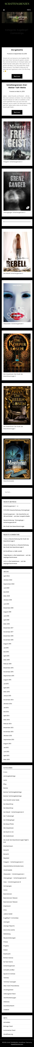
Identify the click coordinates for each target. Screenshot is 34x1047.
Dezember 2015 (8, 668)
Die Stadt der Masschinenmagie (13, 526)
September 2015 (8, 676)
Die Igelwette (17, 50)
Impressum (7, 906)
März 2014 (6, 720)
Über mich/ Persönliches (11, 986)
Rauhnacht (7, 954)
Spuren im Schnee (9, 974)
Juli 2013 (6, 747)
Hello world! (18, 551)
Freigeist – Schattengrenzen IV (13, 862)
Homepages (7, 886)
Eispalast (6, 858)
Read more (17, 76)
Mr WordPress (7, 551)
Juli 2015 (6, 684)
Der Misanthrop (8, 804)
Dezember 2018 (8, 608)
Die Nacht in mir (8, 832)
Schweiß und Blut (8, 970)
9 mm (5, 772)
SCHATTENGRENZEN (17, 3)
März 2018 (6, 624)
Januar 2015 (7, 696)
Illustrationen (7, 894)
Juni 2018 (6, 616)
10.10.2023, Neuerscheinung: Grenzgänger (16, 510)
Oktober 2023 (7, 580)
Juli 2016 (6, 648)
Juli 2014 (6, 708)
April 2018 (6, 620)
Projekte (6, 946)
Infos (5, 910)
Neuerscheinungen (9, 938)
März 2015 (6, 692)
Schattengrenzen (9, 966)
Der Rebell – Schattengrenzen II (13, 812)
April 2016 (6, 656)
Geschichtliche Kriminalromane (13, 866)
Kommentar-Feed (9, 1030)
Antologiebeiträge (9, 776)
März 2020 (6, 596)
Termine (6, 978)
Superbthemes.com (17, 1044)
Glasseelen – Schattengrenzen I (13, 874)
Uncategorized (8, 990)
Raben (5, 950)
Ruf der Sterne (8, 962)
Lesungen (6, 922)
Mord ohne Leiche (9, 930)
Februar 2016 (7, 664)
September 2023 (8, 584)
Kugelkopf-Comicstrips (10, 918)
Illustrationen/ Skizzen (10, 898)
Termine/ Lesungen (9, 982)
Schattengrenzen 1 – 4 (10, 506)
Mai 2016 (6, 652)
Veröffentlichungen (9, 998)
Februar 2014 (7, 724)
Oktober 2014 (7, 704)
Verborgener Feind (9, 994)
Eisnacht (6, 850)
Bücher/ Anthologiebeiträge (12, 792)
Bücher (5, 788)
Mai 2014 (6, 712)
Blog (4, 784)
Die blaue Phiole (8, 824)
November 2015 (8, 672)
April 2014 (6, 716)
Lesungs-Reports (9, 926)
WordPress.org (8, 1034)
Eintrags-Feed (8, 1026)
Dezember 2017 (8, 628)
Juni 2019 (6, 604)
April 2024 (6, 576)
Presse (5, 942)
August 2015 (7, 680)
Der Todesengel (8, 816)
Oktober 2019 (7, 600)
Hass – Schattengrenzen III (12, 882)
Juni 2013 (6, 752)
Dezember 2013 (8, 727)
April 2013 (6, 755)
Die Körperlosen (8, 828)
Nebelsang (6, 934)
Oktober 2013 (7, 735)
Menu (29, 10)
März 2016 (6, 660)
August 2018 (7, 612)
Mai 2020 (6, 592)
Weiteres (6, 1002)
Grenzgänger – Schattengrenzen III (14, 878)
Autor (5, 780)
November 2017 (8, 632)
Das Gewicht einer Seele (11, 800)
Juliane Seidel (7, 914)
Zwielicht (6, 1010)
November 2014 (8, 700)
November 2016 (8, 640)
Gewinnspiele (7, 870)
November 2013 (8, 732)
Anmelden (6, 1022)
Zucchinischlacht (8, 1006)
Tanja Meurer (7, 555)
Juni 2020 (6, 588)
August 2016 (7, 644)
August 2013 (7, 744)
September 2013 (8, 739)
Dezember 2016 (8, 636)
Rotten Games (8, 958)
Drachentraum (8, 846)
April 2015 (6, 688)
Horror (5, 890)
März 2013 (6, 759)
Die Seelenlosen (8, 836)
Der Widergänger (8, 820)
